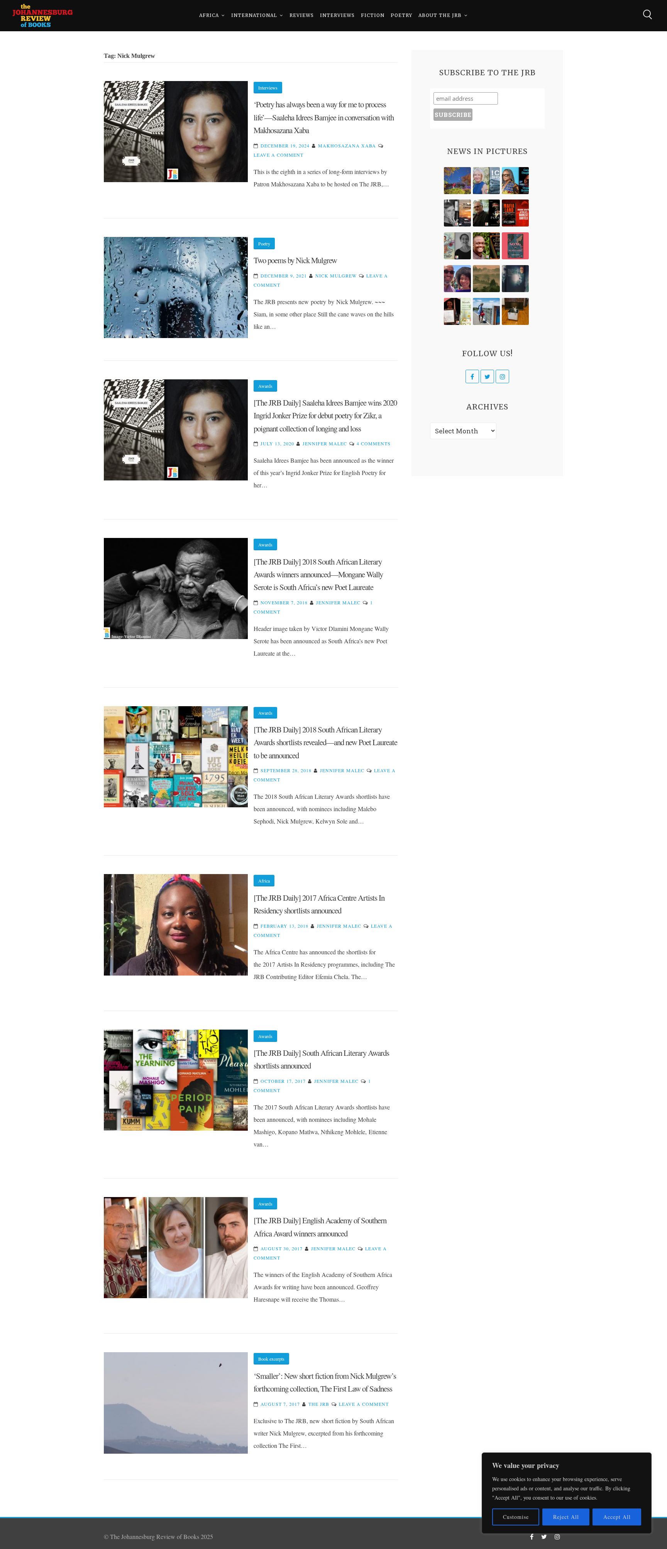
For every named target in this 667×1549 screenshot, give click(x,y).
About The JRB (440, 15)
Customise (516, 1516)
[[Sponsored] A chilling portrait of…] (515, 213)
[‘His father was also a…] (457, 311)
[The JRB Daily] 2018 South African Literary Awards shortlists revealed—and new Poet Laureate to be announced (325, 742)
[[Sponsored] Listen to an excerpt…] (515, 180)
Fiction (372, 15)
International (254, 15)
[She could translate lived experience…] (457, 278)
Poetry (401, 15)
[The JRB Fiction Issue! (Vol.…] (457, 180)
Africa (209, 15)
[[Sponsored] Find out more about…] (515, 245)
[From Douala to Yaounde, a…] (486, 278)
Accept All (617, 1516)
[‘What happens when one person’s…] (486, 245)
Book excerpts (271, 1359)
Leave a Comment (278, 155)
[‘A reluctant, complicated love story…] (486, 180)
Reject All (566, 1516)
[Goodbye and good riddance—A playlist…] (515, 311)
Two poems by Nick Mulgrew (295, 260)
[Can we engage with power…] (486, 213)
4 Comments (374, 443)
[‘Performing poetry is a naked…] (457, 245)
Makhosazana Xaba (347, 145)
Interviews (337, 15)
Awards (265, 386)
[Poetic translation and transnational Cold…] (515, 278)
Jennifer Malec (325, 443)
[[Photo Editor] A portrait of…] (486, 311)
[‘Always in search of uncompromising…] (457, 213)
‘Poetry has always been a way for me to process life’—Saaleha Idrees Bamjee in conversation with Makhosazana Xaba (324, 117)
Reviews (301, 15)
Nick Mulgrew (336, 275)
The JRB (318, 1404)
